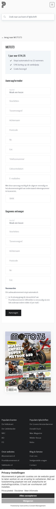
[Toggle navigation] (52, 4)
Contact (33, 465)
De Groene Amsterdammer (41, 424)
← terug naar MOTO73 (12, 37)
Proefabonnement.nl (10, 460)
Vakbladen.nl (7, 465)
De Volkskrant (7, 424)
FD (3, 442)
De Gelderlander (8, 429)
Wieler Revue (35, 438)
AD (3, 438)
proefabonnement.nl (18, 5)
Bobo (32, 442)
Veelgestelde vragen (38, 460)
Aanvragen (13, 313)
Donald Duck (35, 429)
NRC (3, 433)
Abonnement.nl (8, 456)
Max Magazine (36, 433)
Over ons (33, 456)
